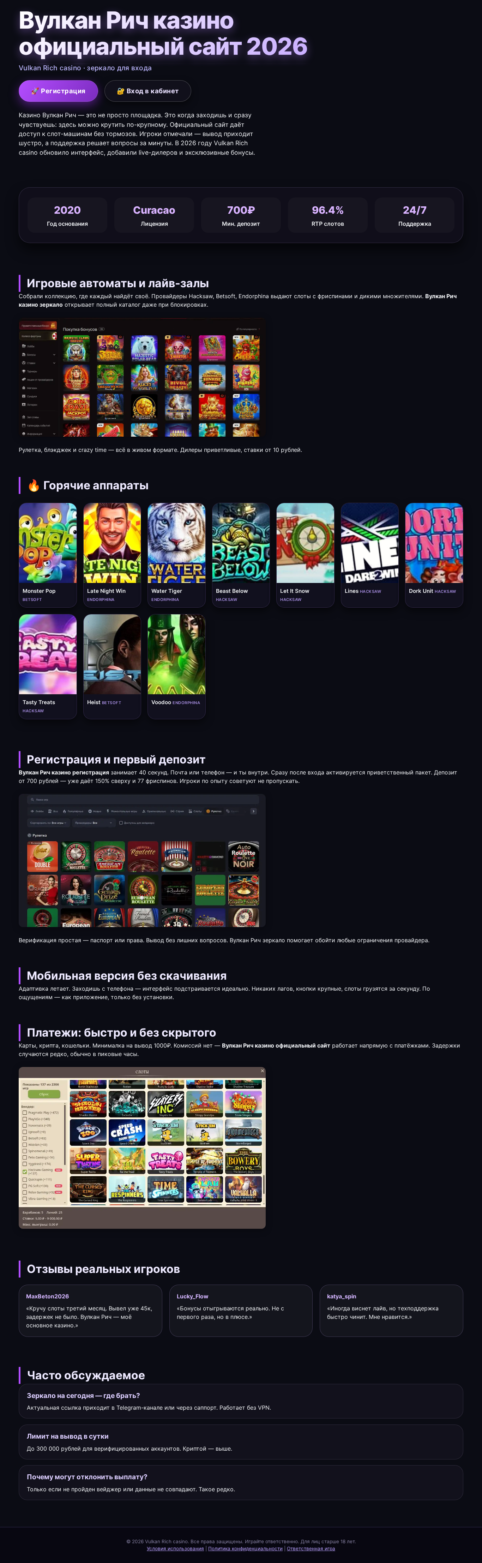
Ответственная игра (311, 1548)
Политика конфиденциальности (245, 1548)
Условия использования (175, 1548)
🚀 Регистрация (58, 91)
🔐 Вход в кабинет (148, 91)
